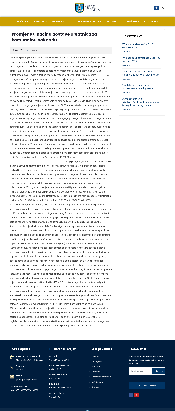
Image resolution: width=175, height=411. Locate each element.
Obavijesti (97, 361)
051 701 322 (21, 369)
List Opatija (97, 382)
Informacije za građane (121, 21)
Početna (22, 21)
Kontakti (150, 21)
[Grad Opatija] (87, 8)
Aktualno (39, 21)
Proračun (96, 371)
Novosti (34, 50)
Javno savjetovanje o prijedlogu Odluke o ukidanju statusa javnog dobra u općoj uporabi (140, 101)
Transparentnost (87, 21)
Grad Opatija (60, 21)
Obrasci (95, 387)
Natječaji (96, 366)
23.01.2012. (19, 50)
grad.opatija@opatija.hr (27, 379)
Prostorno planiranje (101, 376)
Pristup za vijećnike (147, 385)
